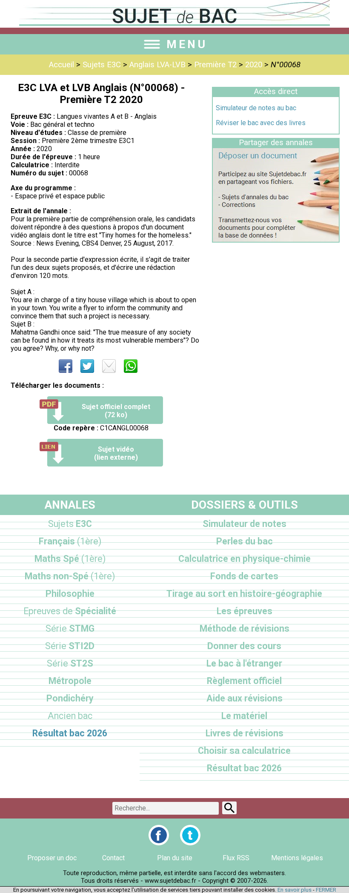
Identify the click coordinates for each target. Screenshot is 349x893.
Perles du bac (244, 541)
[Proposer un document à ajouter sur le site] (276, 239)
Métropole (70, 680)
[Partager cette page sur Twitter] (87, 366)
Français (70, 541)
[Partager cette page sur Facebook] (65, 366)
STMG (70, 628)
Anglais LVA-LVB (157, 64)
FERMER (326, 890)
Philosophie (70, 593)
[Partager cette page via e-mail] (109, 366)
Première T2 (215, 64)
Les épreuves (244, 611)
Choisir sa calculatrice (244, 750)
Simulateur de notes (244, 523)
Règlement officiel (244, 680)
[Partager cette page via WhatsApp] (130, 366)
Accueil (61, 64)
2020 (253, 64)
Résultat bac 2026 (69, 733)
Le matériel (244, 715)
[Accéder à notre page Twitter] (190, 835)
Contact (113, 858)
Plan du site (174, 858)
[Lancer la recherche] (229, 807)
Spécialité (69, 611)
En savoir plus (294, 890)
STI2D (69, 646)
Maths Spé (70, 558)
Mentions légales (297, 858)
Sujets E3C (102, 64)
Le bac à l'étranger (244, 663)
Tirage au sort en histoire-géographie (244, 593)
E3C (70, 523)
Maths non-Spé (70, 576)
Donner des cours (244, 646)
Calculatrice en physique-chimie (244, 558)
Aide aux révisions (244, 698)
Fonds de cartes (244, 576)
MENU (186, 44)
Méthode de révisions (244, 628)
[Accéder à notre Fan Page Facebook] (158, 835)
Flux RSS (236, 858)
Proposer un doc (52, 858)
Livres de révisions (244, 733)
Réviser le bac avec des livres (261, 123)
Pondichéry (70, 698)
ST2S (70, 663)
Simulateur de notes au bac (256, 108)
